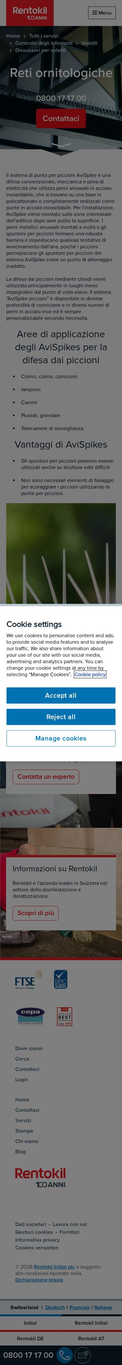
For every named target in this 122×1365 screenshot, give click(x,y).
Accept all (61, 695)
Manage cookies (61, 738)
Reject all (61, 717)
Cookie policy (90, 674)
